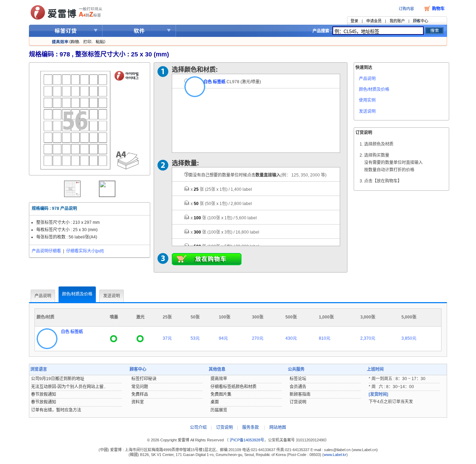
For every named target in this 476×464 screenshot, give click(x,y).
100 (220, 217)
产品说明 (367, 78)
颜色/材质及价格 (374, 89)
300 (221, 232)
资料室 (137, 402)
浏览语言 (38, 369)
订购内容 (406, 9)
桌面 (214, 402)
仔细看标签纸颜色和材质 (233, 386)
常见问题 (139, 386)
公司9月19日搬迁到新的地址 (57, 378)
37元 (167, 338)
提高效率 (218, 378)
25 (218, 189)
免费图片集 (220, 394)
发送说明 (367, 111)
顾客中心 (420, 21)
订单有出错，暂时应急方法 (56, 410)
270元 (257, 338)
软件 (139, 31)
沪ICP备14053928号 (246, 440)
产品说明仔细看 (46, 251)
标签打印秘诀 (143, 378)
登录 (354, 21)
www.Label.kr (335, 455)
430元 (291, 338)
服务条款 (250, 427)
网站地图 (277, 427)
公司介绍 (198, 427)
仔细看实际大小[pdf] (84, 251)
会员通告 (298, 386)
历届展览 (218, 410)
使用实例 (367, 100)
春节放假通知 (43, 394)
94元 (223, 338)
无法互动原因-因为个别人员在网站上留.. (68, 386)
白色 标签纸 (214, 81)
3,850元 (408, 338)
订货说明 (298, 402)
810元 (324, 338)
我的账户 (397, 21)
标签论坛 (298, 378)
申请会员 (374, 21)
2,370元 (367, 338)
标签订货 (65, 31)
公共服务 (296, 369)
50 (218, 203)
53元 (195, 338)
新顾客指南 (300, 394)
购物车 (438, 8)
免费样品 (139, 394)
